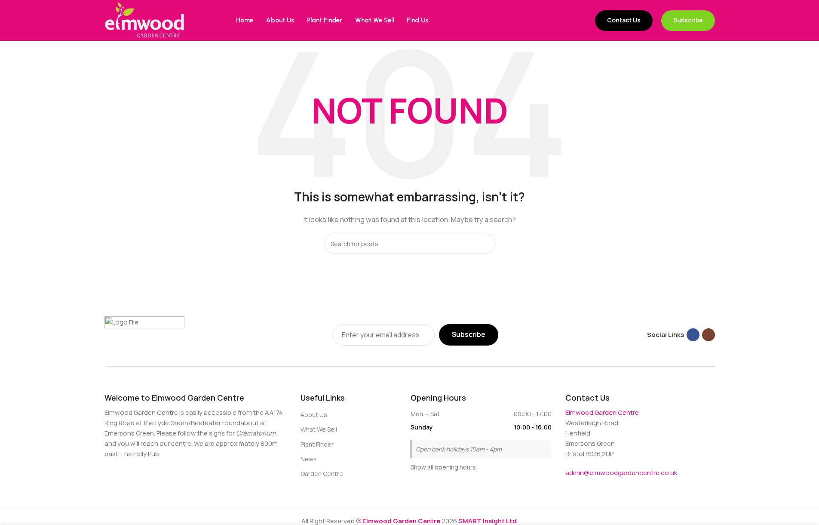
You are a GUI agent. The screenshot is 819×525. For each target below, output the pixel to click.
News (309, 459)
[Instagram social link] (708, 334)
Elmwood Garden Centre (602, 412)
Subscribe (688, 20)
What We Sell (319, 429)
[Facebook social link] (693, 334)
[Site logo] (144, 20)
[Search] (486, 243)
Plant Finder (317, 444)
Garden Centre (322, 473)
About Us (314, 415)
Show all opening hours (443, 467)
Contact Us (624, 20)
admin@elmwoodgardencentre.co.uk (621, 472)
